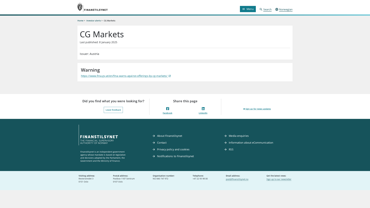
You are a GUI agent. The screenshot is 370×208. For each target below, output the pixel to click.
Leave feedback (113, 109)
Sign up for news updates (258, 108)
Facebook (167, 113)
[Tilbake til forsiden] (104, 7)
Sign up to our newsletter (279, 179)
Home (80, 20)
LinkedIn (203, 113)
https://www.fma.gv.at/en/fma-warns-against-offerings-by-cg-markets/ (124, 76)
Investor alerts (93, 20)
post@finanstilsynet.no (237, 179)
